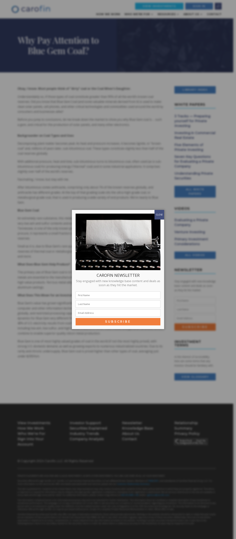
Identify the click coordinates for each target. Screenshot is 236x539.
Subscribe (118, 321)
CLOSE (159, 214)
